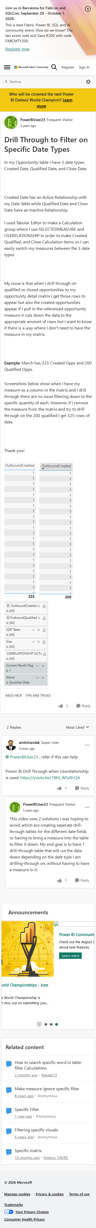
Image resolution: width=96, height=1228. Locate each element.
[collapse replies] (48, 738)
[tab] (45, 1024)
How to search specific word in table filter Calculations (48, 1065)
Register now (17, 48)
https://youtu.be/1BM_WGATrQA (50, 777)
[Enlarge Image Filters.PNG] (26, 644)
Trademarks (13, 1204)
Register (68, 67)
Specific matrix (28, 1150)
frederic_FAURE (56, 1157)
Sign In (84, 67)
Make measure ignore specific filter (47, 1088)
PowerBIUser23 (32, 119)
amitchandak (29, 742)
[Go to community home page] (31, 67)
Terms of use (79, 1194)
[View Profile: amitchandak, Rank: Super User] (11, 745)
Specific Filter (27, 1109)
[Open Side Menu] (7, 67)
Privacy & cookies (50, 1194)
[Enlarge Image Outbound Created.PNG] (21, 531)
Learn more (19, 955)
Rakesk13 (49, 1074)
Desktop (15, 82)
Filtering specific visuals (36, 1129)
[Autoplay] (39, 1024)
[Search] (54, 67)
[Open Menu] (88, 81)
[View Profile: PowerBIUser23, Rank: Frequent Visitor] (11, 122)
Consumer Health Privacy (24, 1219)
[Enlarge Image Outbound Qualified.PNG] (57, 531)
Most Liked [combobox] (77, 727)
